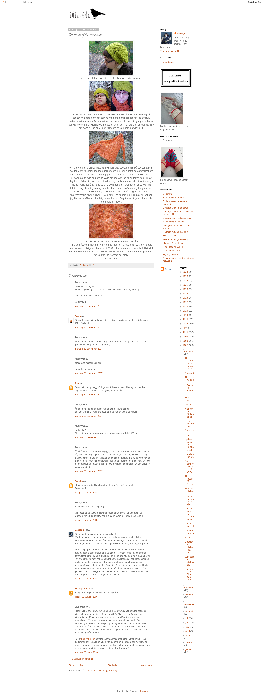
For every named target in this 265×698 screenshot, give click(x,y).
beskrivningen (88, 639)
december (189, 352)
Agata (78, 316)
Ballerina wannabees (173, 197)
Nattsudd (189, 373)
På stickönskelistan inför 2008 (189, 466)
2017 (185, 302)
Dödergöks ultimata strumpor (177, 218)
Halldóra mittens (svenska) (176, 232)
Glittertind (167, 194)
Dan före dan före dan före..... (189, 574)
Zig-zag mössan (171, 254)
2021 (185, 285)
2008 (185, 341)
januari (189, 649)
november (189, 588)
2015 (185, 311)
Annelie (79, 481)
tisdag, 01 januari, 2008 (86, 492)
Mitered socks (169, 236)
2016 (185, 306)
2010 (185, 332)
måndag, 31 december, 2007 (89, 306)
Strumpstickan (82, 588)
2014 (185, 315)
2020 (185, 289)
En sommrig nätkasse (173, 222)
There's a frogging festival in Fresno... (189, 385)
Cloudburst (168, 62)
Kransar (189, 537)
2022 (185, 280)
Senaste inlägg (76, 665)
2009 (185, 336)
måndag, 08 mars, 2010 (86, 652)
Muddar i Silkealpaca (173, 243)
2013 (185, 319)
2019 (185, 293)
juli (187, 618)
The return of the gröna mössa (189, 363)
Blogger (144, 691)
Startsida (112, 665)
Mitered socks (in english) (175, 239)
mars (188, 635)
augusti (189, 611)
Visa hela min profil (169, 51)
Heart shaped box (189, 424)
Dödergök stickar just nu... (189, 547)
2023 (185, 276)
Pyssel (188, 435)
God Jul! (189, 404)
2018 (185, 298)
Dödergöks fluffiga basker (175, 208)
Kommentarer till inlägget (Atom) (101, 670)
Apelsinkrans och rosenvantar (189, 513)
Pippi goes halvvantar (173, 247)
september (189, 604)
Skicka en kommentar (82, 659)
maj (188, 627)
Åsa (77, 383)
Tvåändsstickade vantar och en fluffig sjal (189, 496)
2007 (185, 345)
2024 (185, 272)
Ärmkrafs (189, 430)
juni (188, 622)
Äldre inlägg (147, 665)
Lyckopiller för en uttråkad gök (189, 444)
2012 (185, 323)
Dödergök (80, 530)
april (188, 631)
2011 (185, 328)
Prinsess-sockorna (172, 250)
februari (189, 642)
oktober (189, 594)
